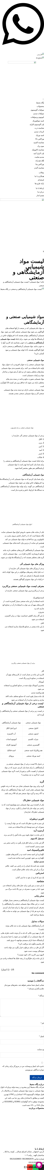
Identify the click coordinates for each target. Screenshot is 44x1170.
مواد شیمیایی (34, 282)
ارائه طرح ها (39, 183)
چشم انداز (40, 195)
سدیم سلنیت (39, 157)
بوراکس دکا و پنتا (37, 1139)
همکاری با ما (39, 176)
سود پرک (40, 146)
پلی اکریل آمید (39, 153)
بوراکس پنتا (40, 164)
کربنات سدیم (39, 132)
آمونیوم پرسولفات (37, 117)
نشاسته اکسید (39, 142)
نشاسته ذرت (39, 128)
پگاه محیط (40, 103)
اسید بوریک (40, 135)
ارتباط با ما (40, 188)
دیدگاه (41, 996)
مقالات (41, 173)
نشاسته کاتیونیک (38, 150)
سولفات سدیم (38, 114)
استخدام (41, 180)
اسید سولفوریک (38, 121)
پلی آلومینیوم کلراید (37, 124)
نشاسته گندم (39, 168)
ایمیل (41, 1036)
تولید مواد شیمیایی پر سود (14, 350)
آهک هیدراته (39, 161)
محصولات (40, 106)
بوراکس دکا (39, 139)
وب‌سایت (40, 1049)
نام (42, 1023)
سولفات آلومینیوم (37, 110)
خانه (42, 282)
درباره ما (40, 192)
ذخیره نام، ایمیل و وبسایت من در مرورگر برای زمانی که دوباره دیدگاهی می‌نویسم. (23, 1068)
